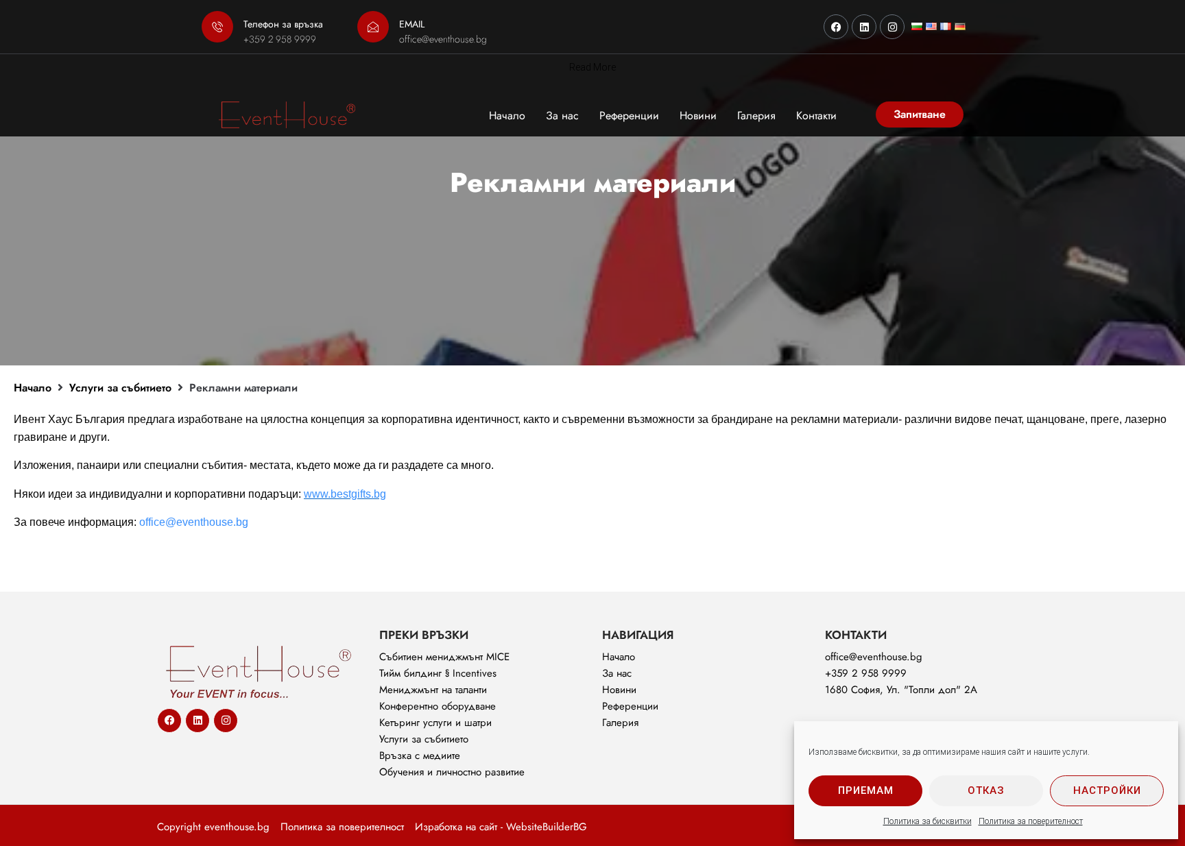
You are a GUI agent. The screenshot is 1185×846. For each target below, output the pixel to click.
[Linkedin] (864, 26)
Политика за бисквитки (927, 821)
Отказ (986, 790)
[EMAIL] (373, 27)
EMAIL (411, 24)
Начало (32, 388)
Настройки (1107, 790)
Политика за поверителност (1031, 821)
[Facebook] (836, 26)
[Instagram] (892, 26)
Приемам (866, 790)
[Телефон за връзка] (217, 27)
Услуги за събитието (120, 388)
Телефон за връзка (283, 24)
